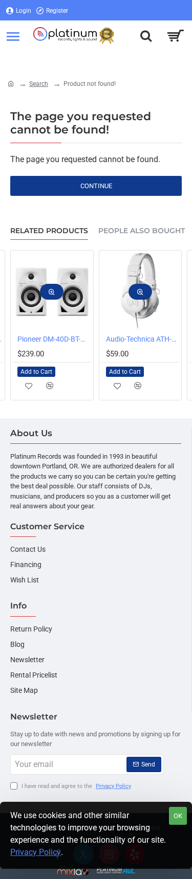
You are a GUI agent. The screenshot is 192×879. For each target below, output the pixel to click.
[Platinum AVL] (116, 870)
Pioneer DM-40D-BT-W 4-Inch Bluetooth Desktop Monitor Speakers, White (54, 339)
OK (178, 816)
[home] (11, 83)
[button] (51, 292)
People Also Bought (141, 231)
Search (38, 83)
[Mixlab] (73, 870)
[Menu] (13, 35)
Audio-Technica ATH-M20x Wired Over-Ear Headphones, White (142, 339)
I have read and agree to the (75, 786)
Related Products (49, 231)
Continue (96, 186)
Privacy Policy (35, 852)
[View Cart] (175, 35)
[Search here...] (146, 35)
